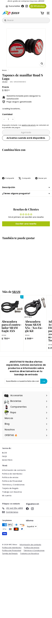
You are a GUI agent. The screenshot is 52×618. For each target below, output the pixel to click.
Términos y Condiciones (13, 484)
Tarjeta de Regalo (10, 488)
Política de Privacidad (12, 481)
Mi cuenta (6, 495)
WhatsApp (39, 6)
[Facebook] (22, 6)
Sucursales (14, 6)
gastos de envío (29, 125)
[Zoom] (42, 63)
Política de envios (10, 477)
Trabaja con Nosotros (12, 492)
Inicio (4, 70)
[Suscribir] (43, 381)
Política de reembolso (12, 474)
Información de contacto (14, 470)
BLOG (4, 453)
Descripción (8, 187)
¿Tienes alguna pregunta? (16, 193)
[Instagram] (26, 6)
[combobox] (26, 20)
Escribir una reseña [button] (26, 223)
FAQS (4, 456)
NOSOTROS (7, 460)
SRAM (4, 81)
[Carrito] (42, 13)
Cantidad (7, 114)
